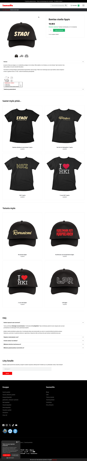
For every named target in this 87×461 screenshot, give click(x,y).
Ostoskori (74, 5)
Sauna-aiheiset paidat (9, 394)
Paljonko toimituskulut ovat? (11, 337)
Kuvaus (5, 61)
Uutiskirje (49, 402)
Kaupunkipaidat (7, 397)
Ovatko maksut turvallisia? (11, 340)
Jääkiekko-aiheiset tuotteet (10, 400)
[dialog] (10, 450)
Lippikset (8, 9)
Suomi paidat (6, 392)
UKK (47, 394)
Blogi (47, 392)
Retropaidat (6, 402)
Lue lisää (8, 452)
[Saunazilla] (8, 5)
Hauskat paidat (7, 410)
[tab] (43, 61)
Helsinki (57, 34)
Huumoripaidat (7, 405)
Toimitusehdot (50, 400)
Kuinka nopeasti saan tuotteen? (12, 322)
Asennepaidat (7, 407)
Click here (54, 459)
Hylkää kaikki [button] (15, 455)
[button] (39, 17)
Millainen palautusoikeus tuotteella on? (14, 348)
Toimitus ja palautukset (10, 89)
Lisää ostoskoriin (59, 30)
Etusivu (4, 9)
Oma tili (5, 415)
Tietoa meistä (50, 397)
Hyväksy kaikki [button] (6, 455)
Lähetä (7, 373)
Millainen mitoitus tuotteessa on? (12, 344)
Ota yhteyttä (49, 405)
